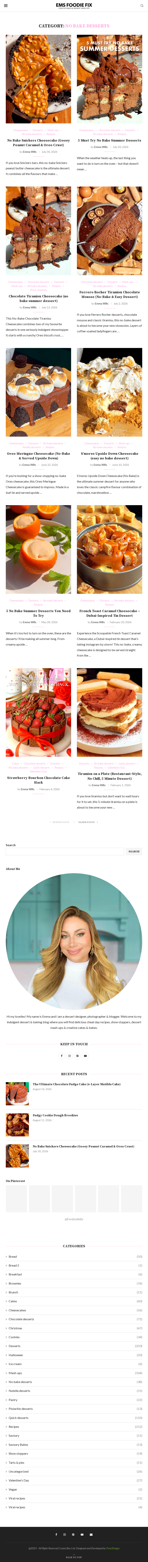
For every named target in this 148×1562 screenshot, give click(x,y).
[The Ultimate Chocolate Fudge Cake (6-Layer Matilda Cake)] (17, 1093)
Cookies (75, 1337)
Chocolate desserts (75, 1319)
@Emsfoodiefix (74, 1219)
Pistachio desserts (75, 1408)
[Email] (91, 1535)
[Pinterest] (73, 1535)
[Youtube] (82, 1535)
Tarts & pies (75, 1462)
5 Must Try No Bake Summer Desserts (109, 140)
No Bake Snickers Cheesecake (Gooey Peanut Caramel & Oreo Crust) (38, 142)
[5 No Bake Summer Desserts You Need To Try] (38, 549)
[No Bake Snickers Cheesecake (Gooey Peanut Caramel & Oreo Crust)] (38, 79)
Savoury (75, 1435)
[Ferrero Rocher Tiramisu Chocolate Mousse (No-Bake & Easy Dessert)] (109, 231)
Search (11, 845)
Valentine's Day (75, 1480)
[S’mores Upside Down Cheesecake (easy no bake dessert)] (109, 392)
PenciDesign (112, 1548)
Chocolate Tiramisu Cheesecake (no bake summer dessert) (38, 298)
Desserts (75, 1346)
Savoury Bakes (75, 1444)
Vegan (75, 1489)
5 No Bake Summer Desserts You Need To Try (38, 613)
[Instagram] (64, 1535)
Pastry (75, 1400)
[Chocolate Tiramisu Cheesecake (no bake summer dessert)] (38, 231)
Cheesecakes (75, 1310)
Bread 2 (75, 1265)
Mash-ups (75, 1373)
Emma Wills (30, 151)
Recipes (75, 1426)
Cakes (75, 1301)
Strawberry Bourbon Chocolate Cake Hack (38, 780)
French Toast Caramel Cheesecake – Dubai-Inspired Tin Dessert (109, 613)
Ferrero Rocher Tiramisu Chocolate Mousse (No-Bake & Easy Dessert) (109, 294)
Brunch (75, 1292)
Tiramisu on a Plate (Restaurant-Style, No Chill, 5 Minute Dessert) (110, 776)
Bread (75, 1256)
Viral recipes (75, 1498)
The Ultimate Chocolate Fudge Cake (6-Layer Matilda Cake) (77, 1084)
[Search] (142, 6)
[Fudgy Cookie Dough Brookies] (17, 1124)
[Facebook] (56, 1535)
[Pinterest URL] (16, 1198)
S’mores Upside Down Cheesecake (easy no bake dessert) (109, 456)
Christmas (75, 1328)
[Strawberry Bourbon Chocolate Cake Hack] (38, 712)
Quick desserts (75, 1417)
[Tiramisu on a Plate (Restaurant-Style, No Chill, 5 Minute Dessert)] (109, 712)
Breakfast (75, 1274)
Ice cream (75, 1364)
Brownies (75, 1283)
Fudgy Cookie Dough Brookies (55, 1115)
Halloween (75, 1355)
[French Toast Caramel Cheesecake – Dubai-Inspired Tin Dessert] (109, 549)
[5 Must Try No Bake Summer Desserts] (109, 79)
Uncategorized (75, 1471)
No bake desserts (75, 1382)
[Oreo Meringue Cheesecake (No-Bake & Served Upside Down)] (38, 392)
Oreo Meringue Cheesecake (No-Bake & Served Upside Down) (38, 456)
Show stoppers (75, 1453)
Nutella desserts (75, 1390)
